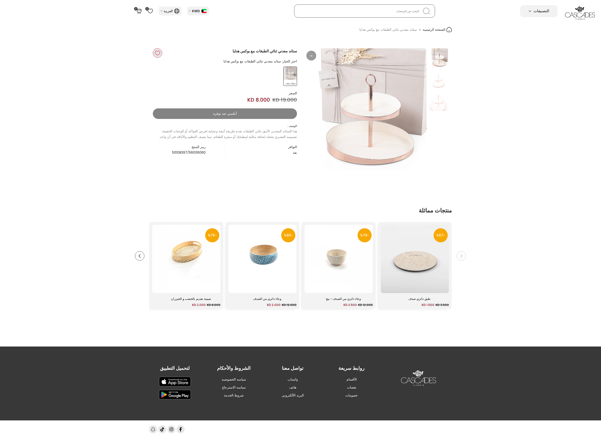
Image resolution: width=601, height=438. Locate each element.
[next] (313, 109)
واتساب (293, 379)
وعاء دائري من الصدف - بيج (343, 299)
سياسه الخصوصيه (234, 379)
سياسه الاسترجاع (234, 387)
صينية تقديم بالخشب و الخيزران (191, 299)
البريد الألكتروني (293, 395)
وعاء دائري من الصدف (267, 299)
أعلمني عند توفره (225, 113)
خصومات (351, 395)
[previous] (417, 109)
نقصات (351, 387)
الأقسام (352, 379)
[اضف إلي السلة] (387, 287)
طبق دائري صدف (419, 299)
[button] (157, 53)
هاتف (292, 387)
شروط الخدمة (234, 395)
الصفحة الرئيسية (434, 29)
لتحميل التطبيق (175, 368)
